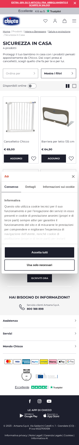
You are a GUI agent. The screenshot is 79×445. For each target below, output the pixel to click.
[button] (20, 73)
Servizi (7, 333)
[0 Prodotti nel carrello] (65, 21)
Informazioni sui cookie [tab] (59, 186)
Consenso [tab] (11, 186)
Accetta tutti (39, 252)
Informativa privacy (16, 435)
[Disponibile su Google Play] (29, 415)
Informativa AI (39, 438)
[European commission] (47, 375)
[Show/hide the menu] (74, 21)
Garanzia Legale (53, 435)
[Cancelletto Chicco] (20, 117)
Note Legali (35, 435)
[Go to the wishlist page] (45, 21)
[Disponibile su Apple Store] (51, 415)
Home (6, 31)
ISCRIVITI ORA (39, 278)
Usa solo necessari (39, 265)
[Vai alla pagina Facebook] (30, 401)
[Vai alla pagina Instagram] (39, 401)
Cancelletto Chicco (16, 141)
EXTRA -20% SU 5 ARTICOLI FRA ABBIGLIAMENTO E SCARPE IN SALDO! (39, 4)
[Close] (75, 3)
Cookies (68, 435)
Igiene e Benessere (35, 31)
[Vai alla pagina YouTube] (49, 401)
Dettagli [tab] (30, 186)
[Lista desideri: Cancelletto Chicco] (34, 159)
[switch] (32, 86)
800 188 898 (35, 309)
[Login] (55, 21)
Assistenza (10, 320)
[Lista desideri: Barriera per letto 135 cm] (71, 159)
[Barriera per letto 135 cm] (58, 117)
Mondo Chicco (13, 346)
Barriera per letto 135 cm (57, 141)
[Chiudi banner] (73, 176)
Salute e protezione (59, 31)
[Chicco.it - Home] (11, 21)
